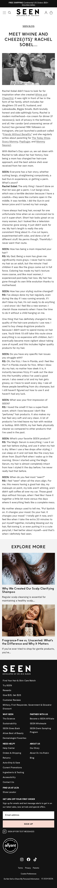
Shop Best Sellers (28, 5)
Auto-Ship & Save (11, 762)
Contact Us (8, 782)
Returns (7, 757)
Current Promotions (12, 767)
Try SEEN (7, 685)
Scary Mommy (10, 141)
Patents (36, 868)
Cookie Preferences (28, 874)
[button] (9, 12)
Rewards (7, 690)
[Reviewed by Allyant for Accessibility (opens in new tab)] (28, 844)
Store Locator (9, 792)
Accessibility (9, 777)
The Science (9, 718)
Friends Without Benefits (17, 134)
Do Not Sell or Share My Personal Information (21, 879)
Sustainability (9, 723)
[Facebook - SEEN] (28, 859)
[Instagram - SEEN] (21, 859)
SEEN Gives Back (11, 728)
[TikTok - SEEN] (35, 859)
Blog (32, 757)
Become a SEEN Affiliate (42, 718)
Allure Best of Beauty (13, 733)
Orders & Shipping (12, 753)
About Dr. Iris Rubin (39, 753)
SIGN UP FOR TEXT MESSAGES (21, 831)
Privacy (28, 868)
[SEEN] (28, 670)
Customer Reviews (12, 700)
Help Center (9, 748)
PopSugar (24, 141)
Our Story (34, 748)
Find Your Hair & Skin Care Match (19, 680)
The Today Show (41, 137)
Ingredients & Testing (13, 772)
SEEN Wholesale (38, 723)
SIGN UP (28, 824)
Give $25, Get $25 (12, 695)
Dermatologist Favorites (14, 738)
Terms (20, 868)
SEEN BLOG (28, 26)
